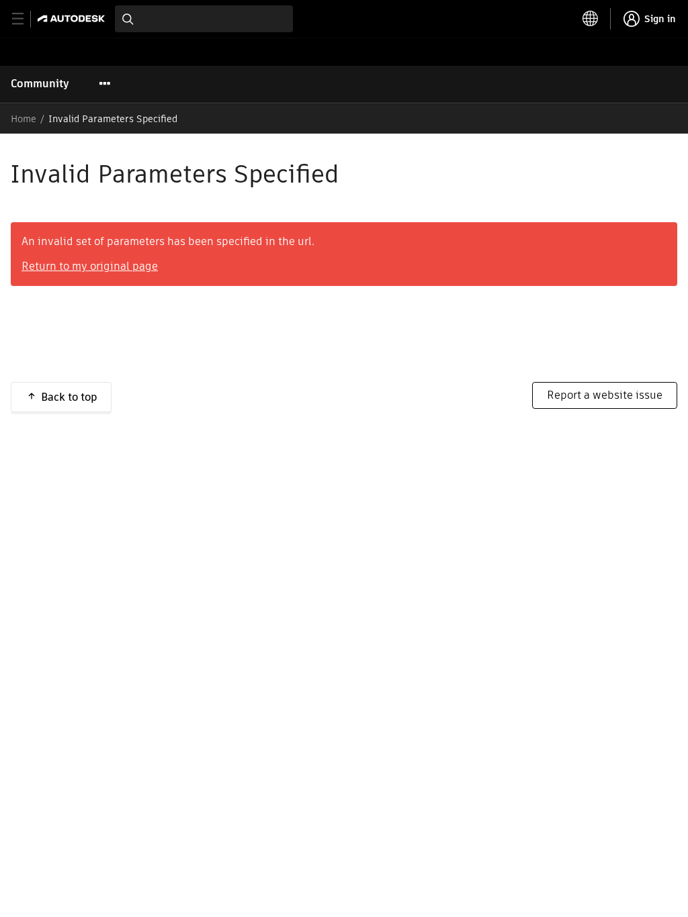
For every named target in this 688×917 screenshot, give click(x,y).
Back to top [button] (69, 397)
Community (40, 83)
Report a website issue (604, 395)
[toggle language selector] (590, 19)
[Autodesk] (73, 18)
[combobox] (204, 18)
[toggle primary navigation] (25, 19)
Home (23, 119)
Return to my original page (90, 266)
